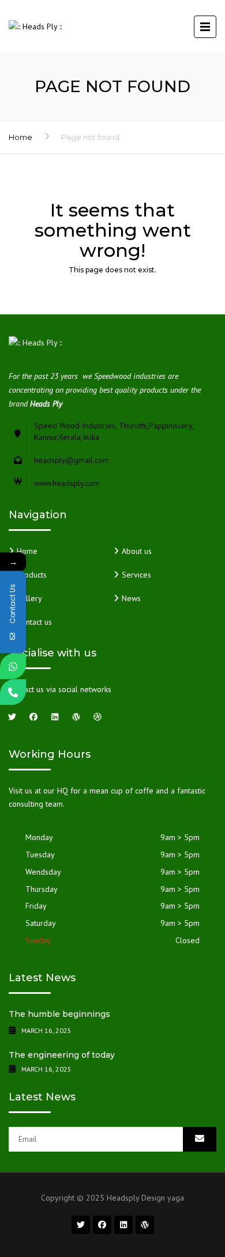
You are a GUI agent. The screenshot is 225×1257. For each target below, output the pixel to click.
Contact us (34, 622)
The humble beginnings (59, 1014)
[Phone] (13, 692)
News (131, 598)
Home (20, 137)
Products (32, 574)
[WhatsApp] (13, 666)
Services (136, 574)
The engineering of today (62, 1055)
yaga (175, 1198)
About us (137, 551)
